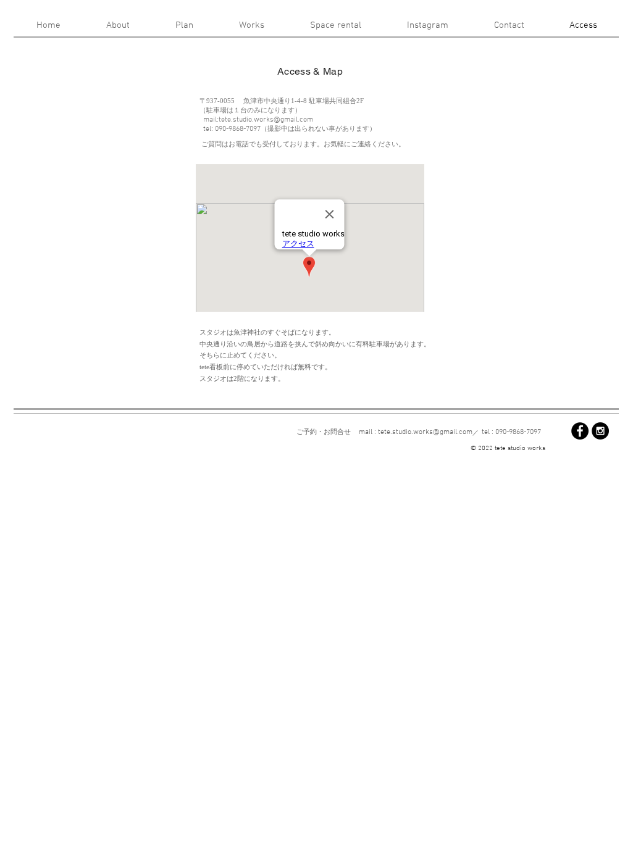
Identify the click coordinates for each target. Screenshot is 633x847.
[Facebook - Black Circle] (580, 431)
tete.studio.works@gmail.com (266, 119)
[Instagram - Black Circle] (600, 431)
